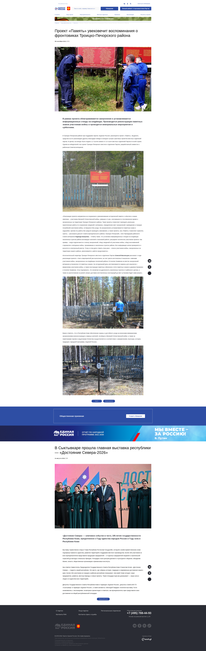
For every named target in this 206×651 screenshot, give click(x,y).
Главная (57, 23)
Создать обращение (135, 416)
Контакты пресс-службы (87, 614)
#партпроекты (109, 401)
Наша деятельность (85, 14)
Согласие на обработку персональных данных (68, 645)
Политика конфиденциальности (64, 642)
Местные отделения (102, 14)
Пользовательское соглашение (64, 640)
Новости (75, 23)
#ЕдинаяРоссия (103, 599)
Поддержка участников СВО (103, 19)
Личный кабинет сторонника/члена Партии (135, 8)
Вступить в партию (145, 14)
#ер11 (96, 401)
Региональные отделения (111, 611)
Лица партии (69, 14)
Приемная (117, 14)
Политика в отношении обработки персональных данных (71, 643)
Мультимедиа (130, 14)
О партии (57, 14)
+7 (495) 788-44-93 (139, 613)
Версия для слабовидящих (143, 3)
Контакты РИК (61, 614)
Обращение (109, 8)
